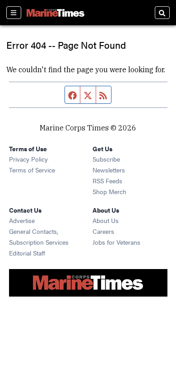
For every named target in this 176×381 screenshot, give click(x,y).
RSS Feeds (107, 180)
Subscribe (106, 158)
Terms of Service (32, 169)
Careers (103, 231)
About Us (106, 220)
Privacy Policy (28, 158)
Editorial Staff (27, 252)
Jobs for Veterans (116, 241)
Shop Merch (109, 191)
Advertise (22, 220)
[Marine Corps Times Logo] (55, 13)
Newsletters (109, 169)
